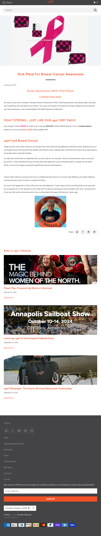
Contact (8, 473)
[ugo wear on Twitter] (7, 430)
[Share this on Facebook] (82, 232)
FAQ (6, 438)
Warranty (8, 449)
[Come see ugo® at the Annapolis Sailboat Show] (50, 320)
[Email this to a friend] (94, 232)
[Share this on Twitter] (76, 232)
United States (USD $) (18, 508)
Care (6, 455)
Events (7, 479)
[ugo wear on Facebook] (13, 430)
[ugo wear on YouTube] (20, 430)
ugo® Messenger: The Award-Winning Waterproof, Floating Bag (38, 388)
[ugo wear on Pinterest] (26, 430)
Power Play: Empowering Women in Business (28, 288)
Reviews (8, 467)
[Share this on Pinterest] (88, 232)
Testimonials (10, 461)
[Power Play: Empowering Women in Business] (50, 269)
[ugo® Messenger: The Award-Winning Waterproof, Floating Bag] (50, 370)
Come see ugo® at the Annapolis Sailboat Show (29, 338)
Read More (8, 298)
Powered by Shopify (11, 517)
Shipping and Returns (14, 443)
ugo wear (13, 515)
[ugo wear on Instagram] (32, 430)
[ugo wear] (50, 2)
